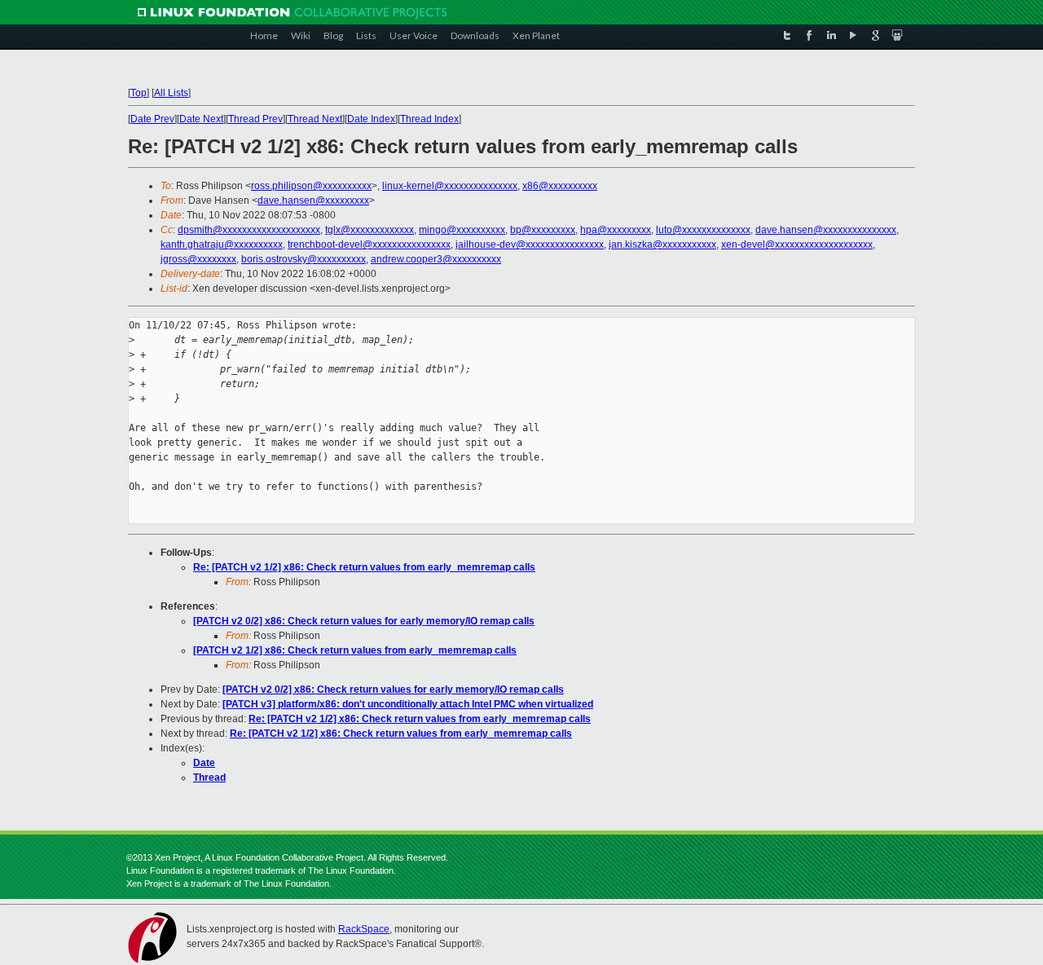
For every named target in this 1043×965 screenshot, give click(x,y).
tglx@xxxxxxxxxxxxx (369, 230)
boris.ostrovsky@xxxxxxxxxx (303, 259)
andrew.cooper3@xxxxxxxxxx (436, 259)
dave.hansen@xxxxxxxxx (313, 200)
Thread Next (315, 119)
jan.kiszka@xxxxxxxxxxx (662, 244)
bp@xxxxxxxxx (542, 230)
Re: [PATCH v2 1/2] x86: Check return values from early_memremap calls (364, 567)
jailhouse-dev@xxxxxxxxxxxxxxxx (529, 244)
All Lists (171, 93)
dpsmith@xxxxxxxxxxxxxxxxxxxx (249, 230)
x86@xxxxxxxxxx (559, 186)
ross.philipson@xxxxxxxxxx (311, 186)
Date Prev (152, 119)
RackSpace (363, 929)
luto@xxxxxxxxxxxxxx (703, 230)
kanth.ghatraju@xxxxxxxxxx (222, 244)
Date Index (371, 119)
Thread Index (429, 119)
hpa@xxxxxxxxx (615, 230)
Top (138, 93)
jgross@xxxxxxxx (198, 259)
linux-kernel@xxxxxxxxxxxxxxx (449, 186)
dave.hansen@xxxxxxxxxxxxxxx (825, 230)
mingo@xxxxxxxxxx (462, 230)
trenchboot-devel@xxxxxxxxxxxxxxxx (369, 244)
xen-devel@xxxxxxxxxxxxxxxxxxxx (797, 244)
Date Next (201, 119)
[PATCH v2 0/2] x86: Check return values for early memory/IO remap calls (364, 621)
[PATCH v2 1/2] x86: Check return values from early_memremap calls (355, 650)
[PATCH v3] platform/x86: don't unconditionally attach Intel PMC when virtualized (407, 704)
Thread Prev (255, 119)
